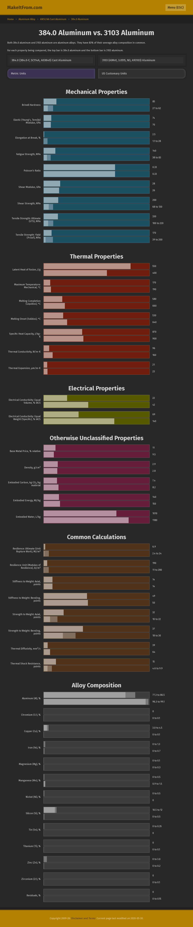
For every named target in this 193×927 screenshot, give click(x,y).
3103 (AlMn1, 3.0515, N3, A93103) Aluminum (128, 60)
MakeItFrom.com (24, 7)
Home (10, 19)
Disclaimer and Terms (83, 918)
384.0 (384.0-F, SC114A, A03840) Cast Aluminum (41, 60)
